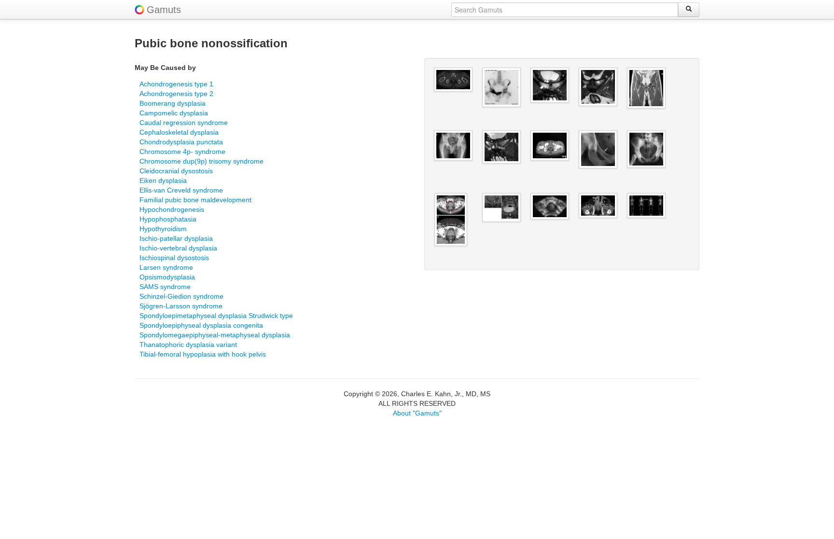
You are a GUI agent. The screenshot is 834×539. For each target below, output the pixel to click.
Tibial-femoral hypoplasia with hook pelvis (202, 354)
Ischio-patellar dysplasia (176, 238)
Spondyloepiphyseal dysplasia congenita (201, 325)
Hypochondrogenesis (171, 209)
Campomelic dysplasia (173, 113)
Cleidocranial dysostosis (176, 171)
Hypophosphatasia (167, 219)
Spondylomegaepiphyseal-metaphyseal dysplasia (214, 335)
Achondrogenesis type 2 (176, 93)
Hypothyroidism (163, 229)
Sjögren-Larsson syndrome (180, 306)
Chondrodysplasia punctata (181, 142)
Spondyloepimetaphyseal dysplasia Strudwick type (216, 315)
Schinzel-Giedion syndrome (181, 296)
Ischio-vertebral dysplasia (178, 248)
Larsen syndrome (166, 267)
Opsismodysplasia (167, 277)
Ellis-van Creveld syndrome (181, 190)
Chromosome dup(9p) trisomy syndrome (201, 161)
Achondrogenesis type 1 (176, 84)
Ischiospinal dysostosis (174, 258)
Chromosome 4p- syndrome (182, 151)
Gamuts (164, 9)
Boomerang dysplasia (172, 103)
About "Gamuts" (417, 413)
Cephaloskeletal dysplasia (179, 132)
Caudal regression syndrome (183, 122)
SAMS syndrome (165, 286)
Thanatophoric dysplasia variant (188, 344)
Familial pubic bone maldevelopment (195, 200)
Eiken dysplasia (163, 180)
